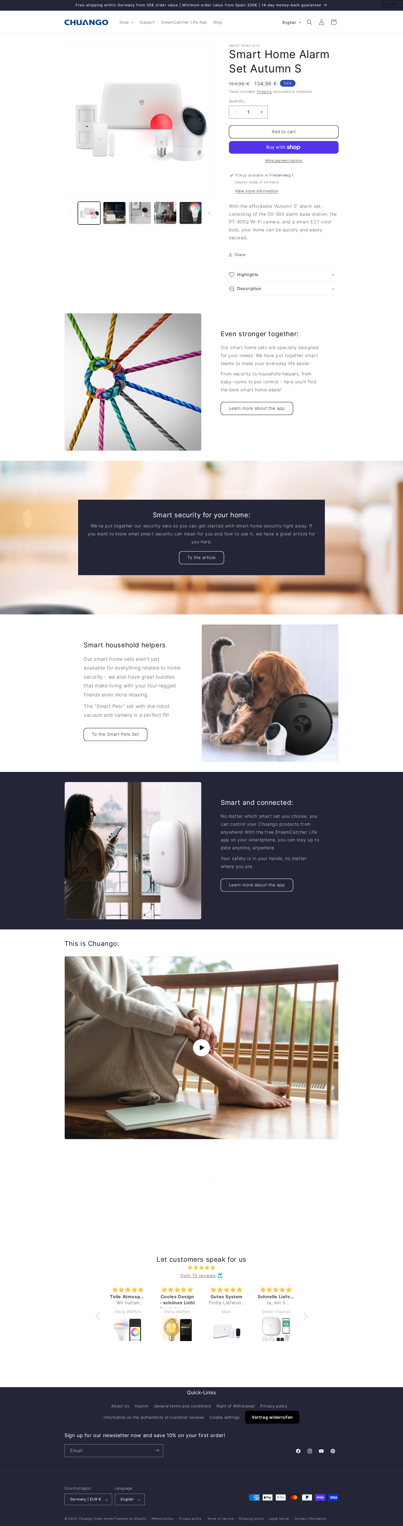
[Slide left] (70, 213)
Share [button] (240, 254)
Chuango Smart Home (96, 1519)
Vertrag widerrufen (272, 1417)
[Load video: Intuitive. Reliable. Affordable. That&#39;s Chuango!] (201, 1047)
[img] (201, 1268)
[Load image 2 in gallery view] (114, 213)
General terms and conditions (182, 1406)
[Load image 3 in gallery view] (140, 213)
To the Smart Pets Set (115, 734)
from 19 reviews (198, 1275)
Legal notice (279, 1519)
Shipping (264, 91)
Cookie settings (224, 1417)
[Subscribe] (157, 1450)
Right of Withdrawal (235, 1406)
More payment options (283, 160)
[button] (126, 22)
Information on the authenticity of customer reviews (154, 1417)
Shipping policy (251, 1519)
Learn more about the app (257, 408)
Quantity (236, 101)
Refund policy (163, 1519)
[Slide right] (209, 213)
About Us (120, 1406)
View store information (256, 191)
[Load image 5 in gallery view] (190, 213)
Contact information (310, 1519)
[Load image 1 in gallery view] (89, 213)
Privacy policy (273, 1406)
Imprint (141, 1406)
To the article (201, 557)
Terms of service (220, 1519)
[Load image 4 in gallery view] (165, 213)
